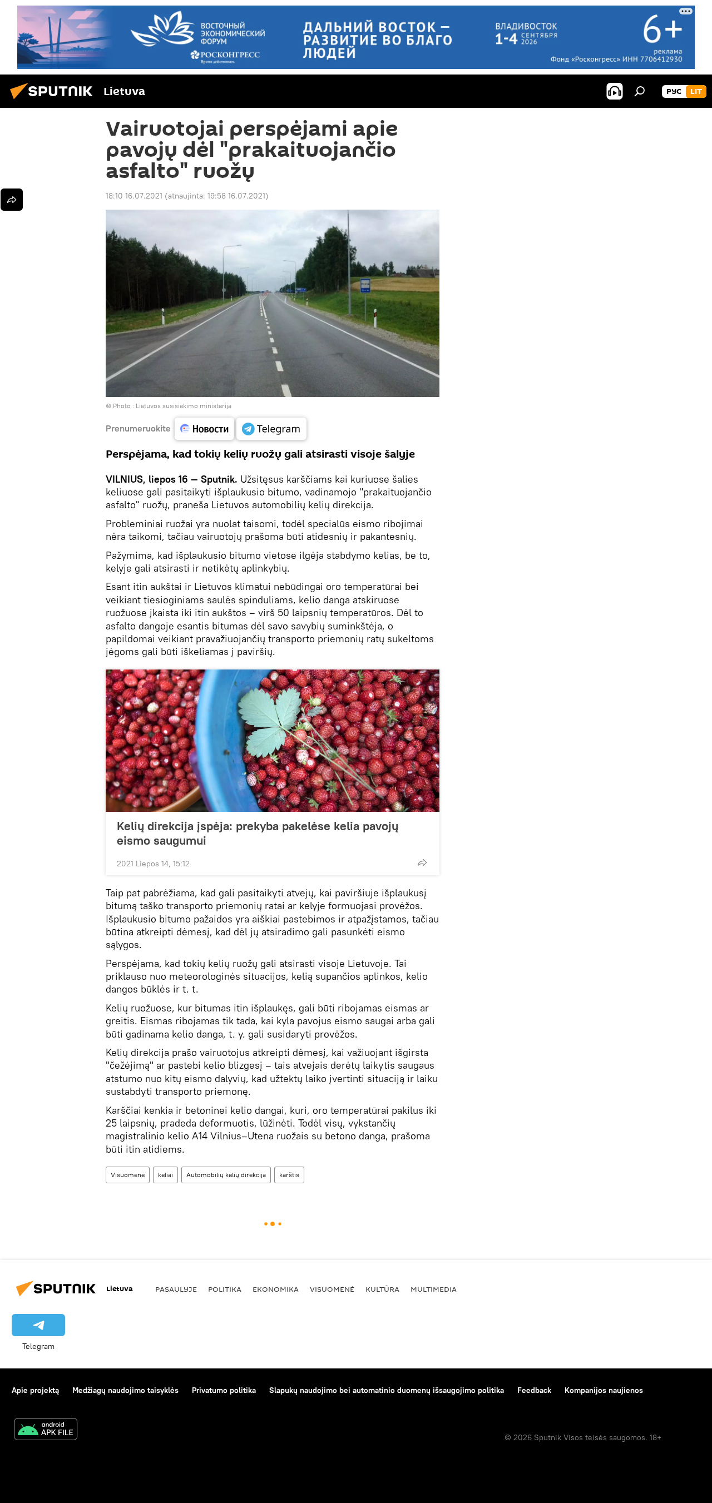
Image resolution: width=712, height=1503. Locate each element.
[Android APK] (45, 1430)
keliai (165, 1174)
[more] (422, 862)
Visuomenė (128, 1174)
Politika (224, 1289)
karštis (289, 1174)
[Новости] (204, 429)
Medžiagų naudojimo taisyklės (125, 1390)
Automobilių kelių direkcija (226, 1174)
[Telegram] (271, 429)
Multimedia (434, 1289)
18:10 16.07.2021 (134, 196)
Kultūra (382, 1289)
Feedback (534, 1390)
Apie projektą (35, 1390)
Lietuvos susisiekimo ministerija (183, 405)
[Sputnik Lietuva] (54, 101)
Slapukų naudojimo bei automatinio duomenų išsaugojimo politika (386, 1390)
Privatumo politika (224, 1390)
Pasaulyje (176, 1289)
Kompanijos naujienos (604, 1390)
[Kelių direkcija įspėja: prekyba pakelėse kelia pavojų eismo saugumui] (272, 740)
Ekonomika (276, 1289)
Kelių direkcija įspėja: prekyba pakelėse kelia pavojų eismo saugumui (257, 833)
